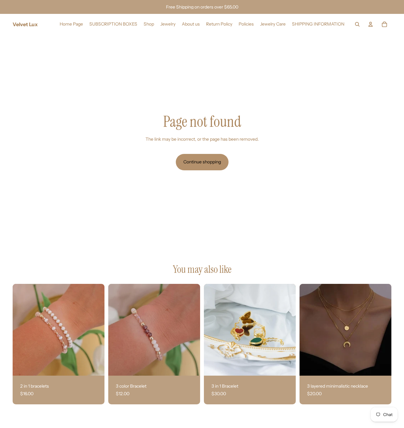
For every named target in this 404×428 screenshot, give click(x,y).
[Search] (357, 24)
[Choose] (94, 366)
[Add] (286, 366)
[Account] (370, 24)
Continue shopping (202, 162)
